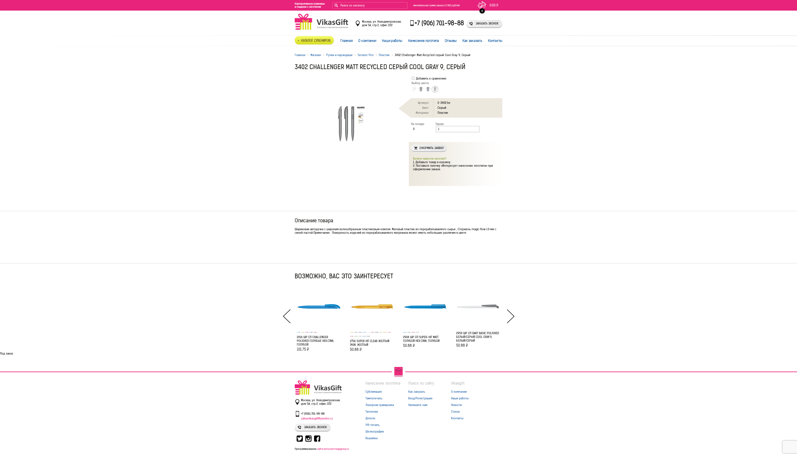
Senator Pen (366, 55)
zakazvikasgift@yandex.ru (317, 418)
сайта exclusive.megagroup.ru (333, 448)
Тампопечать (373, 398)
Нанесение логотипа (423, 40)
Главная (346, 40)
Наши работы (392, 40)
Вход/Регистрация (420, 398)
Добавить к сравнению (430, 78)
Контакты (495, 40)
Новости (456, 405)
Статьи (455, 411)
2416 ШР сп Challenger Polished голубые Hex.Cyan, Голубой (315, 340)
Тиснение (371, 411)
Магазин (315, 55)
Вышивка (371, 438)
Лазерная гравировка (379, 405)
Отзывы (451, 40)
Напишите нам (417, 405)
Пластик (384, 55)
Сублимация (373, 392)
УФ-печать (372, 425)
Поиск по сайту (421, 383)
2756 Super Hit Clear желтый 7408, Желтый (369, 343)
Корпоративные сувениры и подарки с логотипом (310, 5)
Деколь (370, 418)
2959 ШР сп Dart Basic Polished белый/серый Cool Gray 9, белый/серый (477, 336)
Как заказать (472, 40)
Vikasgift (458, 383)
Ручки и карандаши (339, 55)
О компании (367, 40)
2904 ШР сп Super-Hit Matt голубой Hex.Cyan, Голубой (421, 339)
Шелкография (374, 431)
